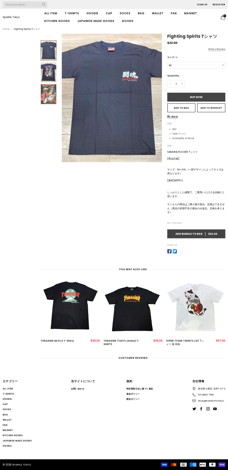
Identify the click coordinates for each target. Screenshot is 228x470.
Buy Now (196, 97)
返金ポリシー (133, 393)
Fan (174, 13)
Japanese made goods (95, 21)
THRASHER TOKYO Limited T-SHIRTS (121, 342)
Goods (127, 21)
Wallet (157, 13)
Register (219, 4)
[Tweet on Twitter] (175, 251)
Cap (109, 13)
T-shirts (72, 13)
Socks (125, 13)
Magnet (190, 13)
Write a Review (216, 49)
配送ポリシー (133, 398)
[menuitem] (51, 13)
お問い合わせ (77, 388)
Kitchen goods (57, 21)
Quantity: (173, 75)
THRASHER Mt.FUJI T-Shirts (57, 341)
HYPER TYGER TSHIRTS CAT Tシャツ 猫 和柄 (185, 342)
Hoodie (92, 13)
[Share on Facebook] (169, 251)
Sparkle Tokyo (11, 17)
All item (50, 13)
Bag (141, 13)
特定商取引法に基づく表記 (139, 388)
